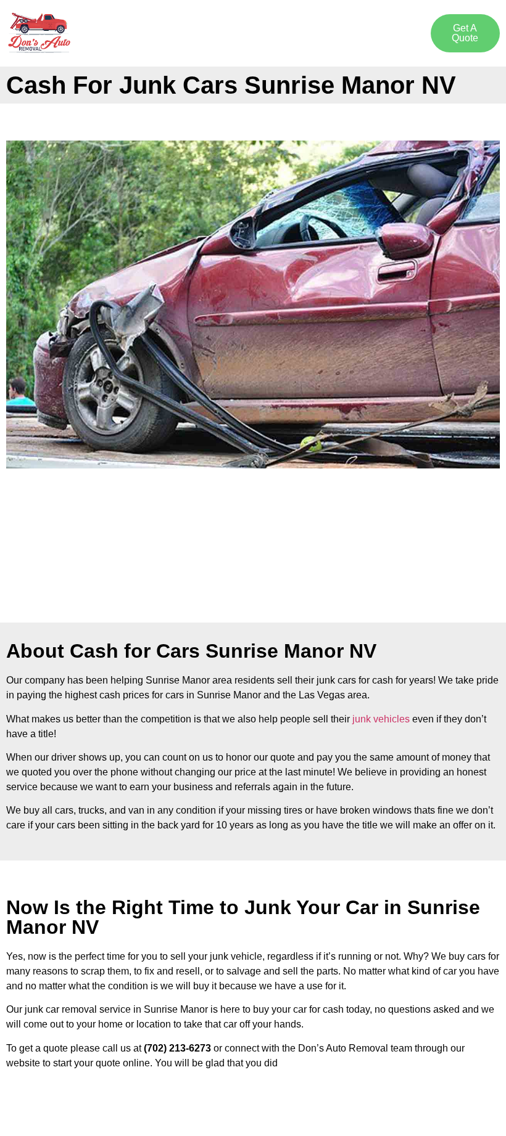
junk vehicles (381, 719)
